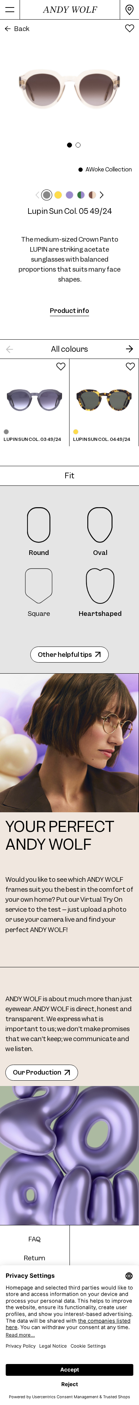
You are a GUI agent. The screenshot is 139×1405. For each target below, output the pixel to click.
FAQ (35, 1239)
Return (34, 1258)
